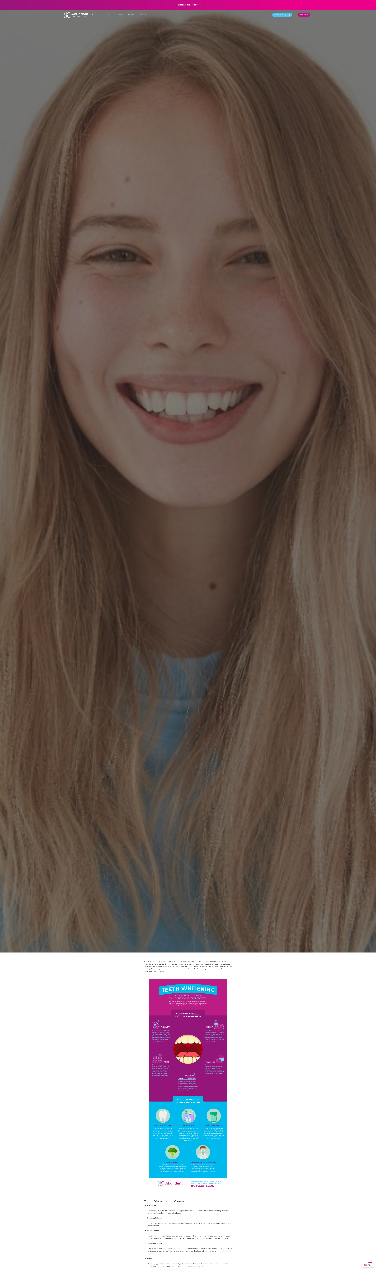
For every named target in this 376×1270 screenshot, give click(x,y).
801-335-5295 (193, 5)
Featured (173, 507)
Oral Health (201, 507)
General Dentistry (187, 507)
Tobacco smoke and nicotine (159, 1223)
